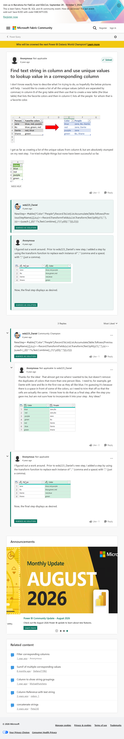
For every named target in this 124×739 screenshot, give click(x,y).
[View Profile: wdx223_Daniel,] (18, 206)
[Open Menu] (115, 37)
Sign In (113, 28)
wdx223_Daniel (30, 204)
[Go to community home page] (32, 28)
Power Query (15, 37)
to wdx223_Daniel (63, 368)
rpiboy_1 (35, 696)
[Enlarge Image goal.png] (55, 129)
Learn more (94, 44)
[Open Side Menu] (8, 28)
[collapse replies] (7, 333)
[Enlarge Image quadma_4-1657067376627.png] (44, 273)
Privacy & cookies (82, 725)
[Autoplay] (56, 630)
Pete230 (35, 708)
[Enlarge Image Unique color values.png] (17, 171)
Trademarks (115, 725)
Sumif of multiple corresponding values (39, 666)
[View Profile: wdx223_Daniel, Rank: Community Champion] (17, 335)
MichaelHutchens (38, 683)
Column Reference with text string (36, 692)
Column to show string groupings (35, 679)
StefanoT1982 (40, 671)
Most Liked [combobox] (111, 323)
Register (103, 28)
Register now (10, 16)
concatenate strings (27, 704)
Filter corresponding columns (33, 654)
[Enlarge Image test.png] (47, 417)
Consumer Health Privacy (44, 732)
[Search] (95, 28)
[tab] (60, 630)
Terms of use (100, 725)
